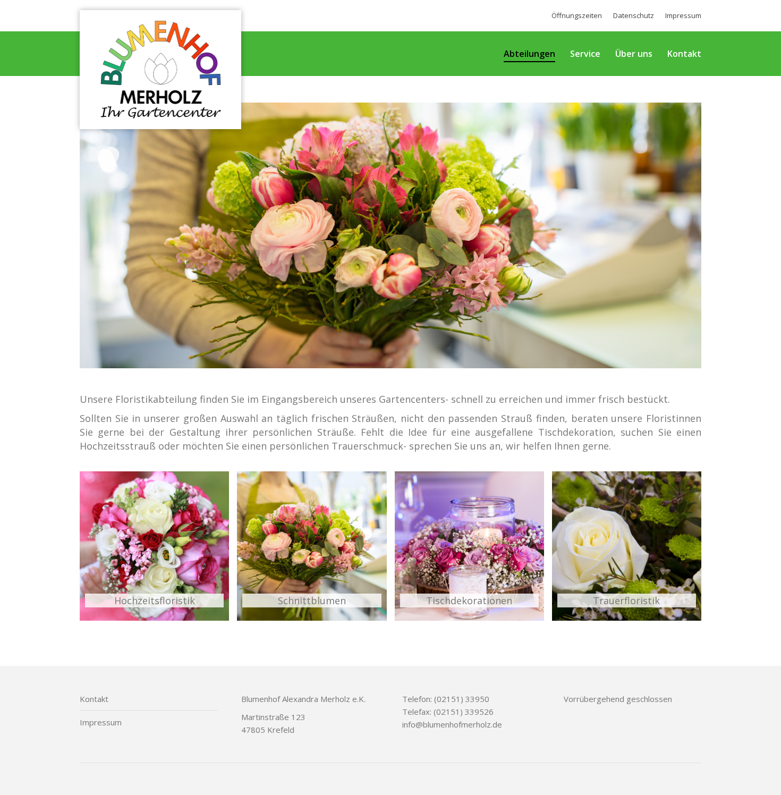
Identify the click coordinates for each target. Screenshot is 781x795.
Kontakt (94, 698)
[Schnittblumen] (311, 546)
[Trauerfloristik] (626, 546)
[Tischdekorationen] (469, 546)
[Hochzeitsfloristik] (154, 546)
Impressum (101, 722)
